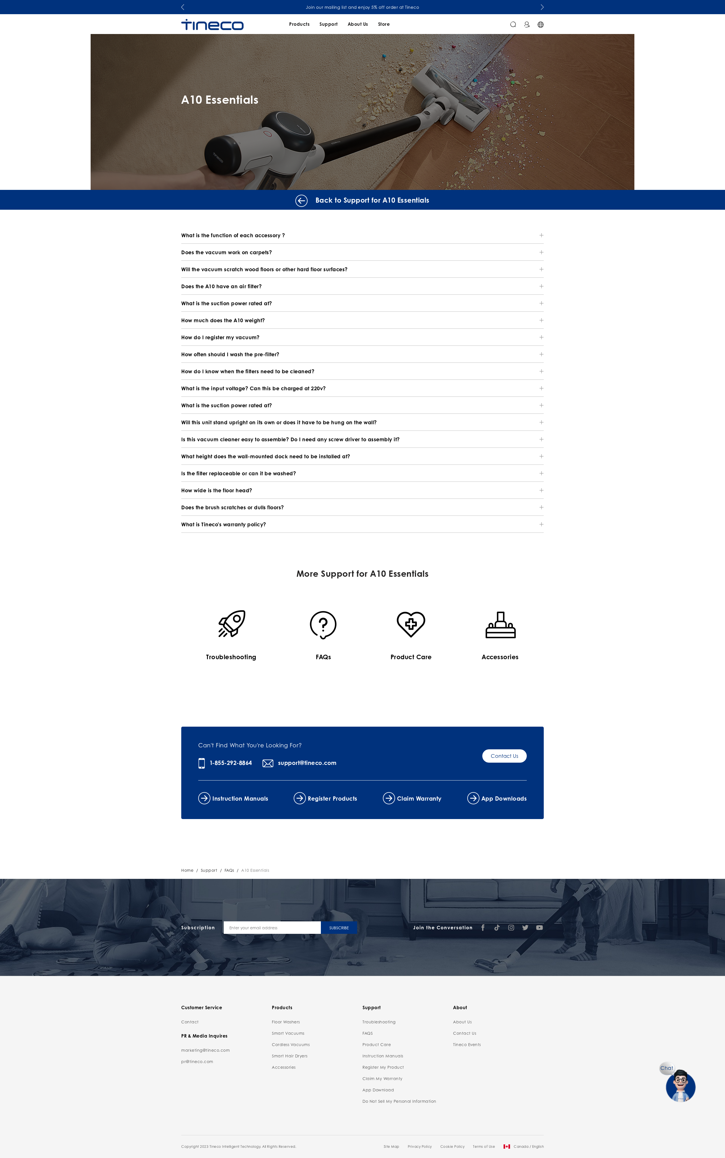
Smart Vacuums (288, 1033)
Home (187, 870)
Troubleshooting (379, 1022)
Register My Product (383, 1067)
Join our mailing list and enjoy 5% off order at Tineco (362, 7)
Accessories (284, 1067)
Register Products (332, 798)
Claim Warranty (419, 798)
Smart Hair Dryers (290, 1056)
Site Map (391, 1146)
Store (384, 24)
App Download (378, 1090)
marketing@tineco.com (205, 1050)
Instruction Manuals (240, 798)
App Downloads (504, 798)
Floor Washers (286, 1022)
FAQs (229, 870)
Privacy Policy (420, 1146)
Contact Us (504, 756)
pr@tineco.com (197, 1061)
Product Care (376, 1044)
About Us (358, 24)
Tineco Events (467, 1044)
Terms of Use (484, 1146)
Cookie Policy (452, 1146)
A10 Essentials (255, 870)
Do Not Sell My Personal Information (399, 1101)
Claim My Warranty (382, 1078)
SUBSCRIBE (339, 927)
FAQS (367, 1033)
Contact (190, 1022)
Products (299, 24)
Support (328, 24)
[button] (182, 6)
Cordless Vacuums (291, 1044)
